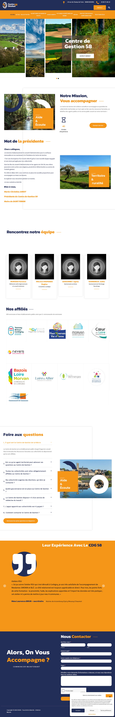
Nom (88, 647)
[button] (109, 695)
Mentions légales (92, 714)
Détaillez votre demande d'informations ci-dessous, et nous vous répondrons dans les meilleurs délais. (86, 673)
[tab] (27, 443)
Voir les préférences (106, 710)
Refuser (92, 710)
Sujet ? (63, 665)
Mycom (9, 712)
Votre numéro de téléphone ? (71, 658)
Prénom (63, 647)
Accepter (78, 710)
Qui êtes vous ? (66, 642)
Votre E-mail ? (66, 651)
